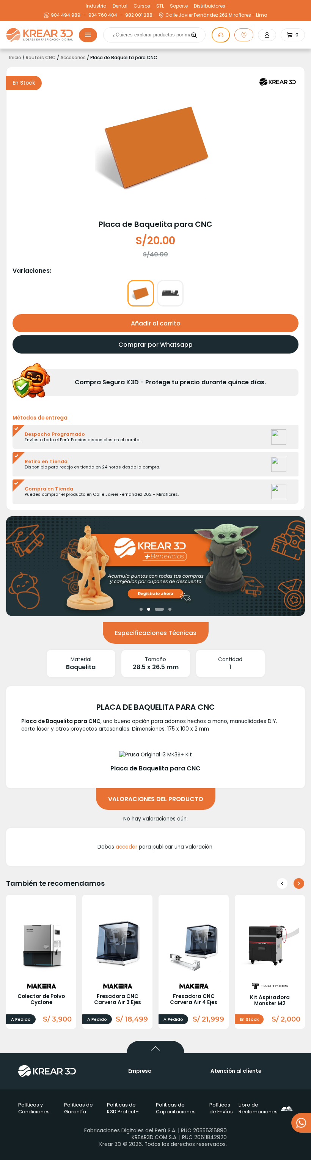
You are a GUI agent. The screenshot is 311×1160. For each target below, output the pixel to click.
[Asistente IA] (221, 34)
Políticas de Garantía (78, 1108)
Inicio (15, 58)
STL (160, 6)
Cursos (142, 6)
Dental (120, 6)
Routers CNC (41, 58)
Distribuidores (209, 6)
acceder (126, 846)
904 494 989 (65, 15)
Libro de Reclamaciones (263, 1108)
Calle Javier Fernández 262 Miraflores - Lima (216, 15)
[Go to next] (299, 883)
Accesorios (73, 58)
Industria (96, 6)
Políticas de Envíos (221, 1108)
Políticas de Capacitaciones (176, 1108)
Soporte (179, 6)
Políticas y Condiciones (34, 1108)
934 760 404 (101, 15)
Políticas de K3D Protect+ (123, 1108)
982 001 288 (137, 15)
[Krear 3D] (277, 82)
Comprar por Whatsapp (155, 344)
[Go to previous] (282, 883)
